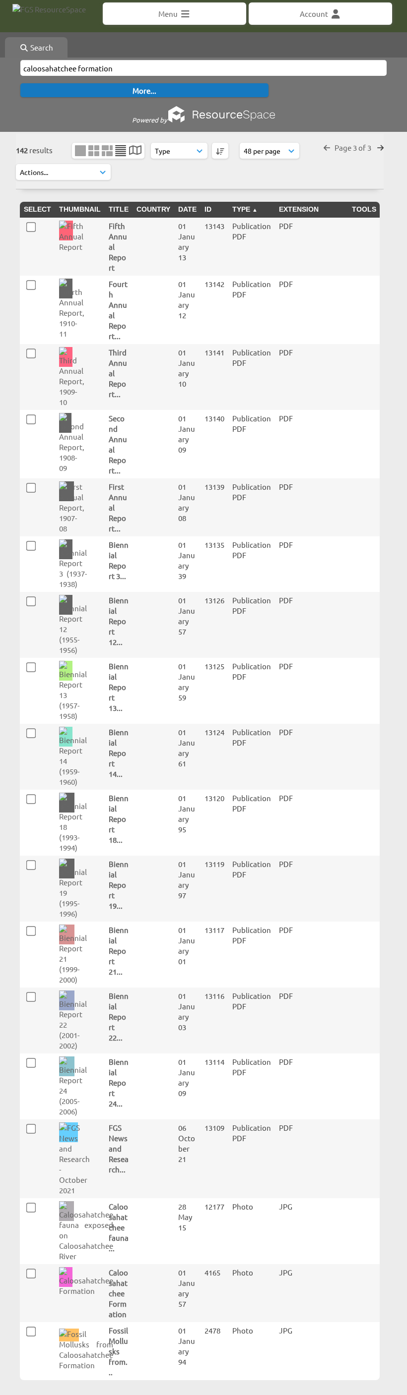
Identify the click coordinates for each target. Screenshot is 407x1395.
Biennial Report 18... (119, 818)
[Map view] (135, 151)
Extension (299, 209)
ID (207, 209)
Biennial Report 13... (119, 686)
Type (241, 209)
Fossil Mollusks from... (118, 1351)
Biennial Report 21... (119, 950)
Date (187, 209)
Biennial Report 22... (119, 1016)
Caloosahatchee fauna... (119, 1227)
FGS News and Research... (119, 1148)
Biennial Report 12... (119, 620)
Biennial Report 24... (119, 1082)
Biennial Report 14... (119, 752)
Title (119, 209)
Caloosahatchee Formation (118, 1293)
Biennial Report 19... (119, 884)
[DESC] (220, 151)
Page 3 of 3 (354, 147)
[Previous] (327, 147)
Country (153, 209)
